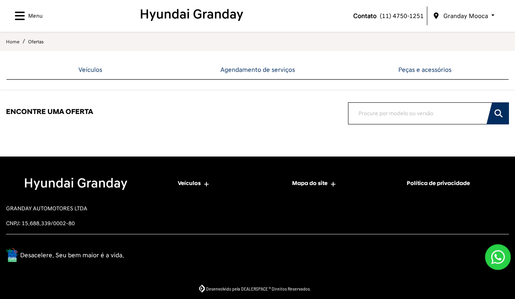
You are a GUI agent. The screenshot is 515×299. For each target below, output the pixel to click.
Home (12, 42)
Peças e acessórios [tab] (424, 70)
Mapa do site (310, 183)
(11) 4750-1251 (388, 16)
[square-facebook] (464, 256)
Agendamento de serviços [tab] (257, 70)
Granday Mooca (466, 16)
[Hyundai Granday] (195, 14)
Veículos (189, 183)
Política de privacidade (438, 183)
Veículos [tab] (90, 70)
